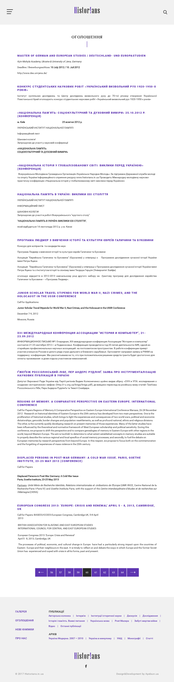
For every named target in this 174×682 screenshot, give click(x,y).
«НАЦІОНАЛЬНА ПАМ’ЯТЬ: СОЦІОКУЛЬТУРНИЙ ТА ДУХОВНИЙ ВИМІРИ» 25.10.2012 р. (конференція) (81, 114)
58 (69, 572)
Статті (149, 638)
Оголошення (24, 620)
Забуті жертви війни (145, 620)
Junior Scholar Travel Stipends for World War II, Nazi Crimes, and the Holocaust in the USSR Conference (77, 294)
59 (78, 572)
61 (95, 572)
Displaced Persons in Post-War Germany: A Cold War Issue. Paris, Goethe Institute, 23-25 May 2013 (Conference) (79, 459)
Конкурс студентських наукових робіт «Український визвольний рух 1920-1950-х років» (86, 88)
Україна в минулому (100, 638)
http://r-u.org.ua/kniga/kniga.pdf (74, 384)
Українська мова (99, 620)
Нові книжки (24, 629)
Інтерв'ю (81, 615)
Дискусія (132, 615)
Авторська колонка (60, 615)
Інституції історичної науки (106, 615)
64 (122, 572)
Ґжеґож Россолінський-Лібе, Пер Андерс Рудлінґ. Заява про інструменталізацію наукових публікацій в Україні (86, 373)
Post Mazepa (122, 620)
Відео (52, 626)
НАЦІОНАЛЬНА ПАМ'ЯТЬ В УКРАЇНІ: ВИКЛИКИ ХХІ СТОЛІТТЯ (62, 194)
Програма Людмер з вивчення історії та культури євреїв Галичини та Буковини (85, 240)
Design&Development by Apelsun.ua (137, 673)
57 (60, 572)
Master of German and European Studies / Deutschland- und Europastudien (81, 55)
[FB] (86, 666)
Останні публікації (70, 626)
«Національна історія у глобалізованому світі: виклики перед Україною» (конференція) (80, 167)
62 (104, 572)
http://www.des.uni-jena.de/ (32, 73)
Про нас (21, 638)
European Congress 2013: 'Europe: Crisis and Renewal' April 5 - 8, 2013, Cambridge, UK (86, 507)
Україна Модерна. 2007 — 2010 (66, 638)
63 (113, 572)
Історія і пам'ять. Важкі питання (67, 620)
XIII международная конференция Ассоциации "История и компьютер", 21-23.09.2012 (81, 334)
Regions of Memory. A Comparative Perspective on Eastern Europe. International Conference (86, 403)
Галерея (21, 611)
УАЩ (119, 638)
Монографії (134, 638)
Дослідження (150, 615)
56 (51, 572)
